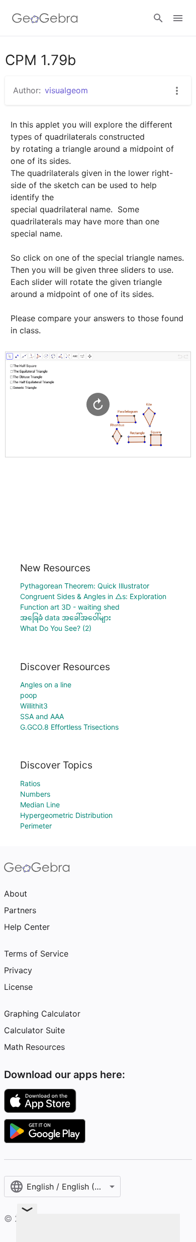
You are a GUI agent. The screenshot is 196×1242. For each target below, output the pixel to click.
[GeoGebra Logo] (45, 18)
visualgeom (66, 90)
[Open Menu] (178, 18)
